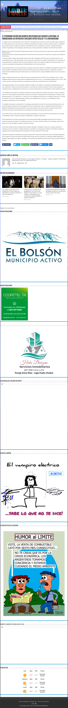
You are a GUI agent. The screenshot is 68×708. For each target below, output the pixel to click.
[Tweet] (16, 144)
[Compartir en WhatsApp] (25, 144)
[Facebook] (32, 704)
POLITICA (8, 30)
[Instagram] (33, 704)
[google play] (35, 704)
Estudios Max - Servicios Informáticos (39, 701)
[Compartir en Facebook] (6, 144)
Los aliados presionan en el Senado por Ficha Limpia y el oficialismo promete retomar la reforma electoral (37, 27)
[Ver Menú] (2, 4)
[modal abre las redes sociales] (50, 144)
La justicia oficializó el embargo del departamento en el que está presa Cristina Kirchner (56, 191)
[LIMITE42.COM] (34, 11)
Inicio (3, 30)
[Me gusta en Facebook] (34, 144)
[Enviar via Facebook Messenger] (44, 144)
